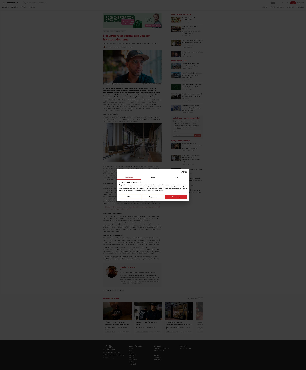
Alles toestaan (176, 197)
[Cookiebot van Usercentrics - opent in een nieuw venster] (180, 172)
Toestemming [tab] (129, 177)
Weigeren (130, 197)
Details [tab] (153, 177)
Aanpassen (152, 197)
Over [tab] (177, 177)
